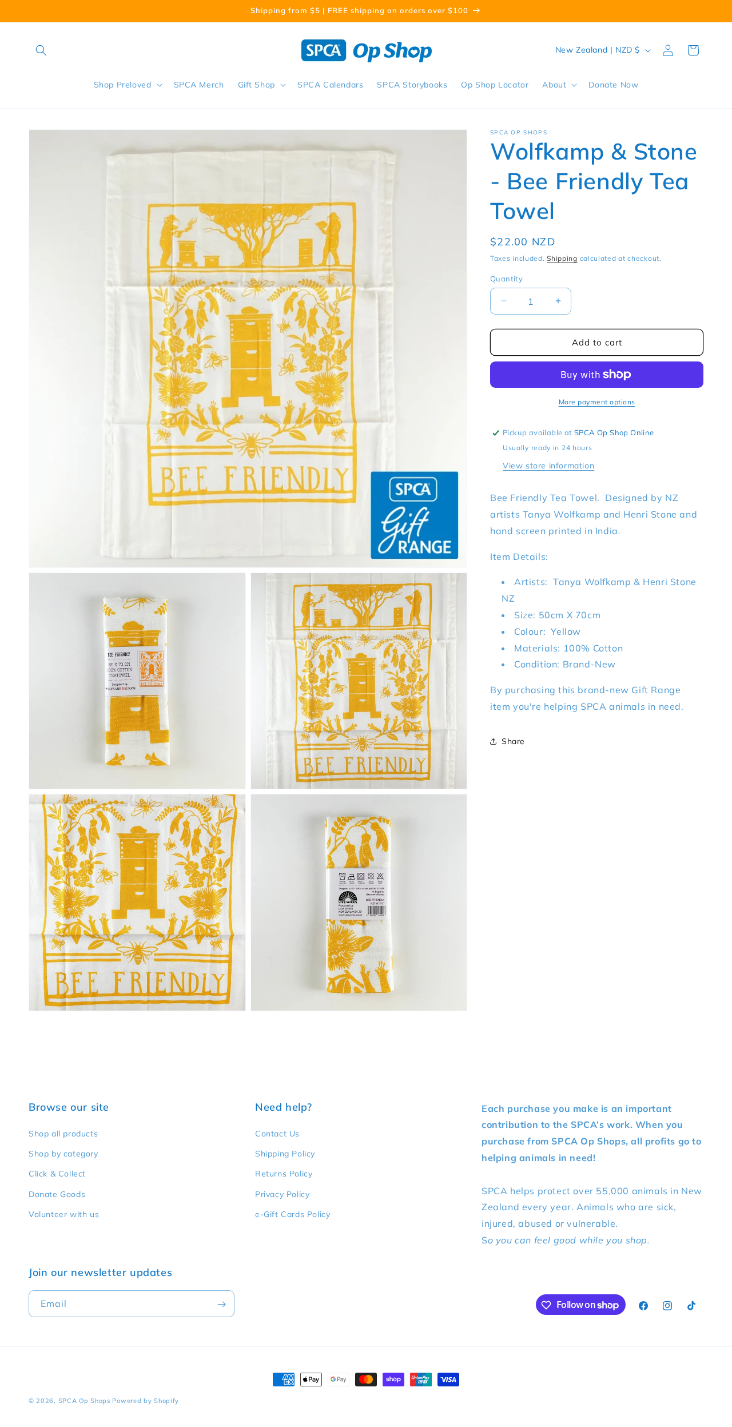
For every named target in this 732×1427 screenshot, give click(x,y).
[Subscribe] (221, 1304)
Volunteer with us (64, 1214)
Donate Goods (57, 1194)
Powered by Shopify (145, 1401)
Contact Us (277, 1133)
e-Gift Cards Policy (292, 1214)
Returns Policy (283, 1174)
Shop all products (63, 1133)
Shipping (562, 258)
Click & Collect (57, 1174)
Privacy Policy (282, 1194)
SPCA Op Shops (84, 1401)
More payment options (597, 402)
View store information (548, 465)
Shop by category (63, 1154)
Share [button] (513, 741)
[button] (41, 50)
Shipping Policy (285, 1154)
